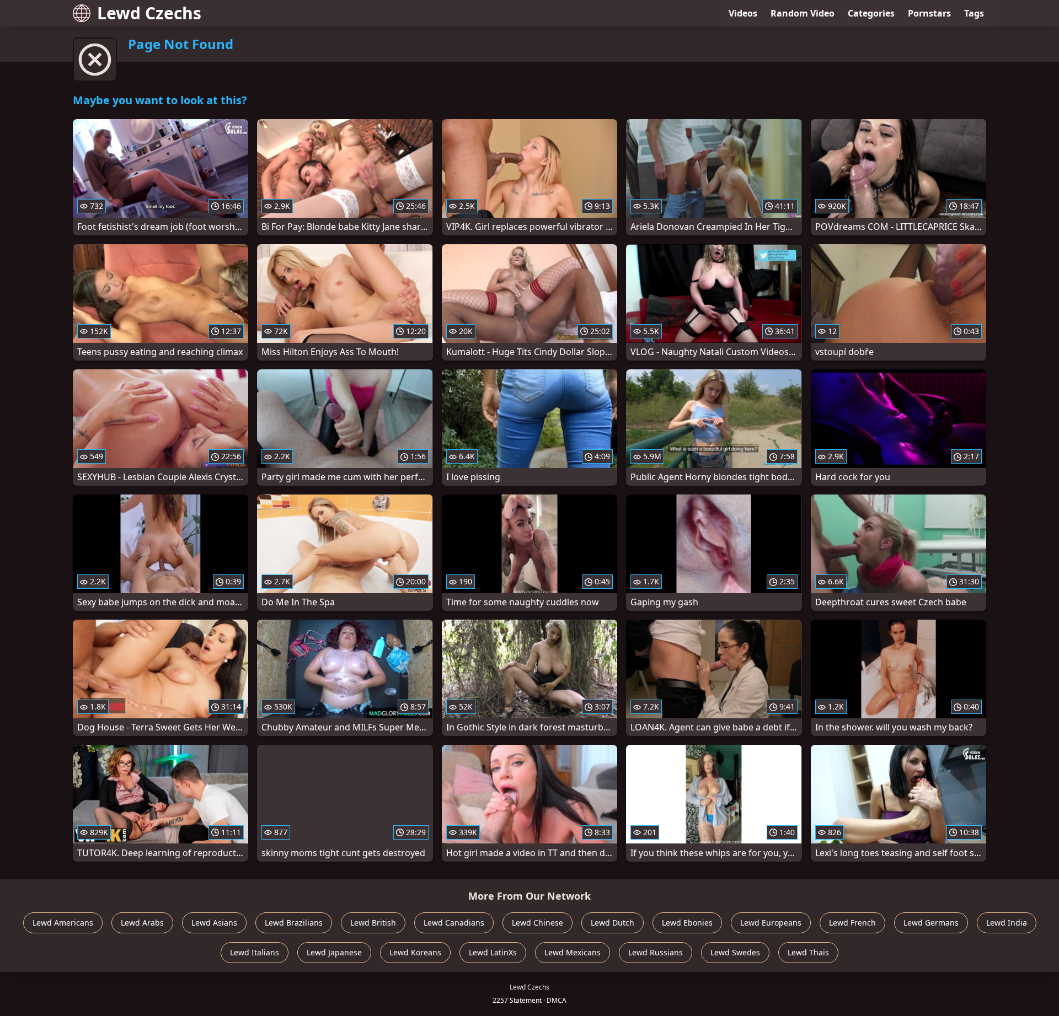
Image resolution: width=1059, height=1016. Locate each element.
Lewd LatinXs (493, 952)
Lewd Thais (808, 952)
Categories (871, 13)
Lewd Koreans (415, 952)
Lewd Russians (655, 952)
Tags (974, 13)
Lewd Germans (931, 922)
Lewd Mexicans (572, 952)
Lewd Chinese (537, 922)
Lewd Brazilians (294, 922)
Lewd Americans (63, 922)
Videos (743, 13)
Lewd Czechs (149, 13)
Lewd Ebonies (687, 922)
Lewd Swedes (735, 952)
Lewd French (852, 922)
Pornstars (929, 13)
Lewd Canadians (454, 922)
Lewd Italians (254, 952)
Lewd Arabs (142, 922)
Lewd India (1006, 922)
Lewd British (373, 922)
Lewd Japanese (334, 952)
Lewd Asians (214, 922)
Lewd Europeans (770, 922)
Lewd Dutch (612, 922)
